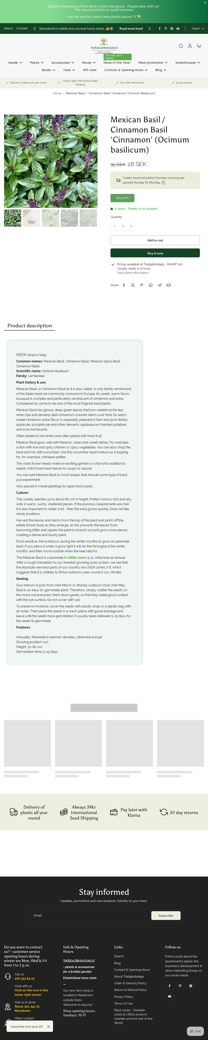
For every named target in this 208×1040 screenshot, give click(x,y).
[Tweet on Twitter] (132, 285)
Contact (22, 28)
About (8, 28)
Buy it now (155, 253)
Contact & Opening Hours (132, 970)
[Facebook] (160, 28)
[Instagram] (172, 28)
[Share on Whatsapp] (150, 285)
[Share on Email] (168, 285)
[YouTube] (178, 28)
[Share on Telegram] (159, 285)
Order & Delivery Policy (130, 983)
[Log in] (189, 46)
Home (57, 93)
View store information (133, 273)
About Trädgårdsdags (129, 976)
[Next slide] (149, 28)
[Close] (48, 1026)
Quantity (116, 217)
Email (38, 915)
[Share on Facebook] (123, 285)
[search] (180, 46)
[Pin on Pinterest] (141, 285)
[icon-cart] (198, 46)
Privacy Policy (123, 997)
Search (119, 956)
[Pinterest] (166, 28)
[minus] (115, 226)
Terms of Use (123, 1003)
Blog (117, 963)
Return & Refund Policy (130, 990)
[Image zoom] (51, 161)
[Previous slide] (34, 28)
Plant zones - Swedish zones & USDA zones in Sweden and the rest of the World (133, 1016)
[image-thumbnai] (12, 218)
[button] (155, 240)
